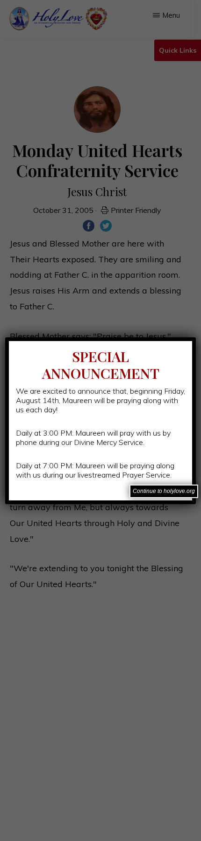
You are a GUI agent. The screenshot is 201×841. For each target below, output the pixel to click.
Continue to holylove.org (164, 491)
